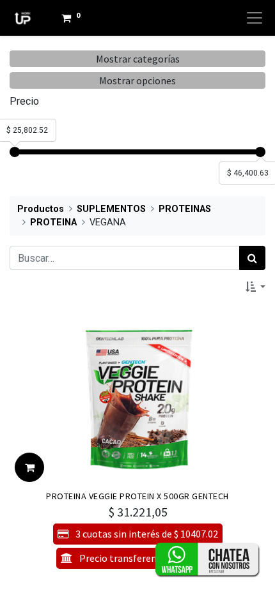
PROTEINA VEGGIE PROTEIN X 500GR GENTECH (137, 496)
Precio (24, 101)
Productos (40, 209)
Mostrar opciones (137, 80)
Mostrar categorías (138, 58)
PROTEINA (53, 222)
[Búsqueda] (252, 258)
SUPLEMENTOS (111, 209)
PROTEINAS (185, 209)
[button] (255, 286)
